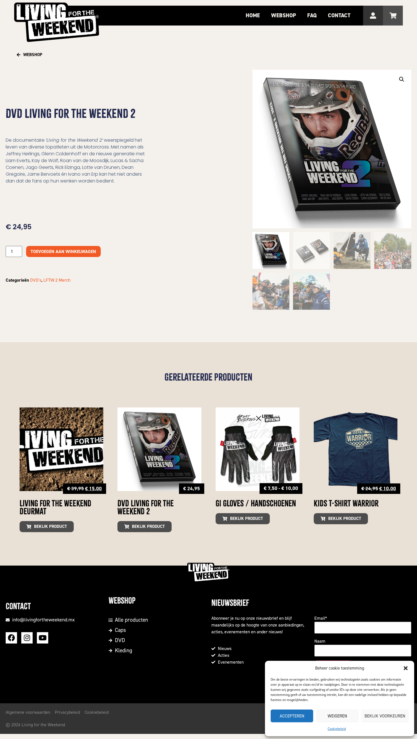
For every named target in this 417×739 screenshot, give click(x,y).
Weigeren (337, 716)
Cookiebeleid (337, 729)
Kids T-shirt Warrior (346, 503)
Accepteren (292, 716)
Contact (339, 15)
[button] (405, 668)
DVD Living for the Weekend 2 (145, 507)
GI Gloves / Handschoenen (256, 503)
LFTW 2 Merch (56, 280)
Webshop (283, 15)
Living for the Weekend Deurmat (55, 507)
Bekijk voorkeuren (385, 716)
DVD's (35, 280)
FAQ (312, 15)
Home (253, 15)
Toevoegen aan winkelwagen (63, 251)
